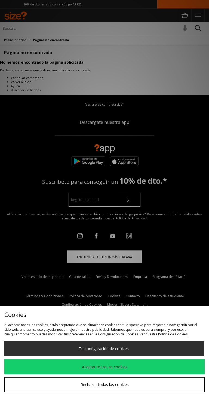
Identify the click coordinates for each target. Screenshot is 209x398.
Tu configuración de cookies (104, 348)
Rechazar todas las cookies (105, 384)
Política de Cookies (173, 334)
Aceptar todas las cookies (104, 366)
